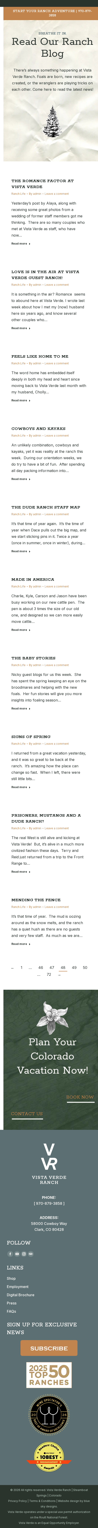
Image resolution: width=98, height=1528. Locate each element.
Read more (19, 243)
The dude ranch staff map (45, 507)
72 (49, 974)
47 (51, 967)
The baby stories (33, 658)
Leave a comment (57, 193)
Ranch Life (18, 193)
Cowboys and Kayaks (38, 428)
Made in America (32, 579)
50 (85, 967)
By (35, 193)
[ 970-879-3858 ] (49, 1203)
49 (74, 967)
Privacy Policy (17, 1501)
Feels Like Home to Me (39, 356)
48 (63, 967)
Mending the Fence (36, 900)
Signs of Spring (30, 736)
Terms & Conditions (42, 1501)
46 (40, 967)
